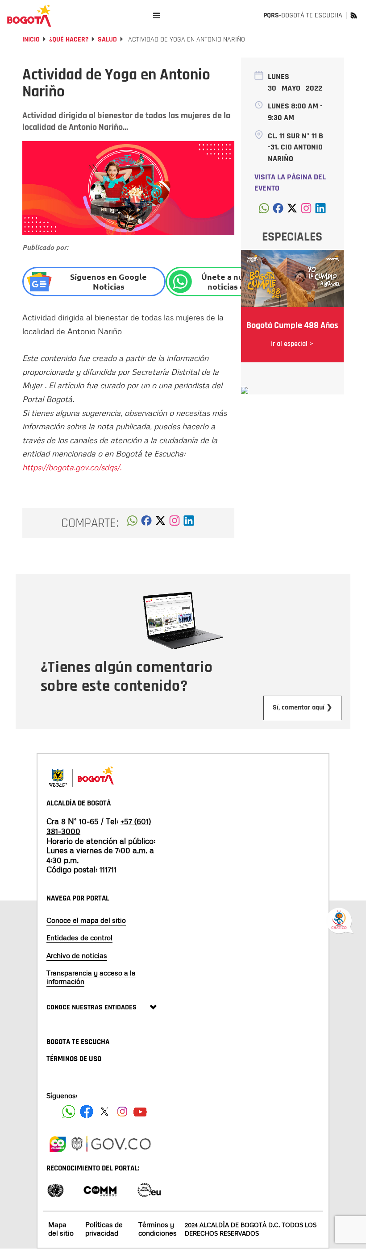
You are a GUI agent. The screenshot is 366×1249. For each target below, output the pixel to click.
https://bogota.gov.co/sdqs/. (71, 467)
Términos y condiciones (157, 1228)
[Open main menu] (156, 15)
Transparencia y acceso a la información (91, 977)
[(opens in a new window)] (174, 523)
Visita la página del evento (290, 183)
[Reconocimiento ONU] (55, 1189)
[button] (132, 523)
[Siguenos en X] (104, 1111)
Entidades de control (79, 937)
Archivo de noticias (76, 955)
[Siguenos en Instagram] (122, 1111)
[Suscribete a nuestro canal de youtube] (140, 1111)
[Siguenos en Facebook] (68, 1111)
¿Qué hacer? (68, 39)
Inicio (31, 39)
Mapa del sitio (61, 1228)
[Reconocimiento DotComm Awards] (100, 1189)
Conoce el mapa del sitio (86, 920)
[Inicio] (29, 15)
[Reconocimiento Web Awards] (149, 1189)
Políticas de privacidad (104, 1228)
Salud (107, 39)
